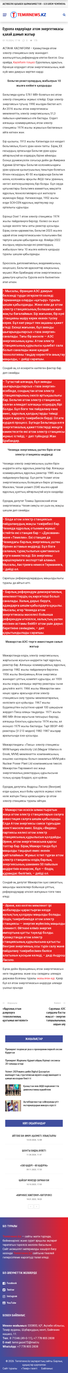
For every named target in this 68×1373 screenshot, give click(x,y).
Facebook (12, 1283)
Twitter (10, 1289)
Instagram (12, 1296)
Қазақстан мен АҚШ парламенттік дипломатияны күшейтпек (41, 1087)
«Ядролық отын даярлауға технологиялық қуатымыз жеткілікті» (15, 1014)
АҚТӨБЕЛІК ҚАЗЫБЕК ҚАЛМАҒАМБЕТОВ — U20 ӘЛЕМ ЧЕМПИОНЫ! (34, 3)
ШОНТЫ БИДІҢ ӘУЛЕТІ (34, 1150)
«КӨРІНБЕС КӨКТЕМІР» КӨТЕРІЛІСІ (34, 1195)
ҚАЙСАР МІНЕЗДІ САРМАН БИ (34, 1180)
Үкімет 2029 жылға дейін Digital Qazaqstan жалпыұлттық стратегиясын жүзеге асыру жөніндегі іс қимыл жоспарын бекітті (33, 1075)
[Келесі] (36, 1206)
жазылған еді (46, 978)
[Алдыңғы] (30, 1206)
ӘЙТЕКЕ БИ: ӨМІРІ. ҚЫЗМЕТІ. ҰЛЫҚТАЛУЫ (34, 1135)
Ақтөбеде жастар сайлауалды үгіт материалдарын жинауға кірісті (41, 1103)
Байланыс (47, 1368)
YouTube (11, 1302)
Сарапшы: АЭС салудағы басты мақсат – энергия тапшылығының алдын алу (55, 1016)
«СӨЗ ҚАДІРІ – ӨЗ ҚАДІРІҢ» (34, 1165)
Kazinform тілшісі (24, 62)
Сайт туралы (10, 1368)
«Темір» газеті (29, 1368)
